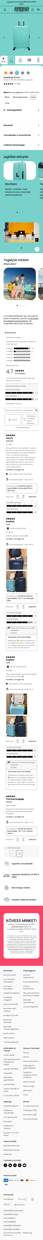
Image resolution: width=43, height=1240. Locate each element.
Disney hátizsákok (30, 1061)
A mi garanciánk (10, 1117)
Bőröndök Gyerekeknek (28, 1001)
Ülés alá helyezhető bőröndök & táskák (31, 994)
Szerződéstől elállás (12, 1229)
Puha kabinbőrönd (30, 982)
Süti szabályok (9, 1218)
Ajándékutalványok (11, 1145)
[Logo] (21, 9)
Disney (26, 1052)
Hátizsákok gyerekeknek (9, 1078)
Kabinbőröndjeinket (12, 993)
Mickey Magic (29, 1086)
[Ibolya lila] (22, 72)
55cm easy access (20, 97)
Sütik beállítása (10, 1222)
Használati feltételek (12, 1225)
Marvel (26, 1057)
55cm (7, 97)
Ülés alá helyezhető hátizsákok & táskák (12, 1062)
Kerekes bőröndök (11, 1015)
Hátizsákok (8, 1073)
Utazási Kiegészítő (11, 1042)
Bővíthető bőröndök (8, 1021)
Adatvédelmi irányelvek (13, 1210)
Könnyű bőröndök (11, 1004)
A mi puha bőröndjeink (8, 987)
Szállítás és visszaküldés (9, 1111)
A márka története (31, 1106)
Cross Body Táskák (11, 1095)
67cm (33, 97)
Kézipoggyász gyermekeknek (29, 1066)
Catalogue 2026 (30, 1110)
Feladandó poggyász (8, 998)
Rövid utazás (9, 1033)
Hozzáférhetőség (11, 1214)
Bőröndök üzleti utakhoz (10, 1009)
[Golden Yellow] (6, 72)
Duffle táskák (9, 1055)
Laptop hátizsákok (11, 1069)
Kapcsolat (8, 1121)
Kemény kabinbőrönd (28, 976)
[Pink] (11, 72)
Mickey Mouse (29, 1082)
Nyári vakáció (9, 1038)
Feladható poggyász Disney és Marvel (30, 1075)
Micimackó (27, 1090)
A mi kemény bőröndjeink (9, 980)
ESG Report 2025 (30, 1114)
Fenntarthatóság (30, 1119)
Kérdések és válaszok (8, 1127)
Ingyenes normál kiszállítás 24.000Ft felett (21, 3)
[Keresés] (5, 9)
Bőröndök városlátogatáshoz (11, 1027)
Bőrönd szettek (10, 975)
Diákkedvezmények (12, 1150)
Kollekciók (8, 1154)
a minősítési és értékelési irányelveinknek (21, 319)
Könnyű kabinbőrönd (28, 987)
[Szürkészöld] (28, 72)
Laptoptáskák (9, 1084)
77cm (7, 103)
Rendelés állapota (11, 1106)
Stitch (25, 1095)
